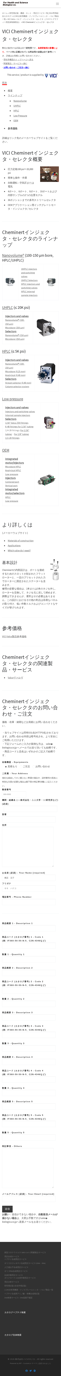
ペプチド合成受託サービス (15, 1259)
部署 (4, 814)
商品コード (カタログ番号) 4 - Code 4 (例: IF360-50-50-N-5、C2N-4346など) (24, 1072)
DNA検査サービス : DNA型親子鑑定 (18, 1298)
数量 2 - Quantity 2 (13, 999)
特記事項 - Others (12, 1146)
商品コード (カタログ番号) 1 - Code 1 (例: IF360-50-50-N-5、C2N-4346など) (24, 939)
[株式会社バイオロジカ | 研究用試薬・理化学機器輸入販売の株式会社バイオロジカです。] (15, 3)
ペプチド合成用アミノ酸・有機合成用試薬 (21, 1294)
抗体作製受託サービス (13, 1275)
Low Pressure (20, 115)
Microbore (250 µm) (14, 327)
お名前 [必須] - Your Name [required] (23, 873)
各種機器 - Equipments (15, 762)
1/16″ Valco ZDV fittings (16, 422)
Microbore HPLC (13, 466)
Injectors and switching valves (20, 411)
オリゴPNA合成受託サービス (16, 1271)
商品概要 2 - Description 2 (17, 968)
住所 (4, 825)
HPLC (16, 110)
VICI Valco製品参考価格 (14, 636)
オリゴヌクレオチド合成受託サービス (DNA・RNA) (25, 1263)
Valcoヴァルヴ (15, 677)
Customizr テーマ (30, 1363)
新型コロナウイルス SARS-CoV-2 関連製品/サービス (25, 1252)
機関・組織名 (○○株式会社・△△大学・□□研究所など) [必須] (30, 802)
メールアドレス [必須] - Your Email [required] (28, 1194)
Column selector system (17, 386)
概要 (10, 90)
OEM (15, 120)
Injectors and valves (17, 316)
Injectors (10, 478)
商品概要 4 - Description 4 (17, 1057)
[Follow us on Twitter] (31, 1371)
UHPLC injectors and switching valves (29, 272)
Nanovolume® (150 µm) (16, 335)
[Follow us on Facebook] (27, 1371)
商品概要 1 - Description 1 (17, 923)
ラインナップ (15, 95)
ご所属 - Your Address (15, 773)
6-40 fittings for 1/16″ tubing (19, 426)
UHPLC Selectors (29, 280)
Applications (14, 545)
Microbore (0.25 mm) (15, 371)
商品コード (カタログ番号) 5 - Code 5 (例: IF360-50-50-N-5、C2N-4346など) (24, 1117)
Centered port (12, 481)
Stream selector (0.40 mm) (18, 382)
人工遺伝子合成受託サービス (16, 1267)
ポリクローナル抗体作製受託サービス (20, 1278)
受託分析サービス (11, 1282)
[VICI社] (51, 74)
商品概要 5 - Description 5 (17, 1101)
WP (20, 1363)
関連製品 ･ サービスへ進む (15, 63)
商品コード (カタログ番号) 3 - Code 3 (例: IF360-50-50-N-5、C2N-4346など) (24, 1028)
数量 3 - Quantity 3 (13, 1043)
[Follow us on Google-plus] (34, 1371)
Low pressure (12, 398)
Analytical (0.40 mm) (15, 375)
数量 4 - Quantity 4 (13, 1088)
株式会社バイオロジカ (25, 1359)
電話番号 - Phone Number (17, 897)
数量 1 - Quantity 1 (13, 954)
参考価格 (12, 128)
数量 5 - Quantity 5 (13, 1132)
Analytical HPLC (13, 470)
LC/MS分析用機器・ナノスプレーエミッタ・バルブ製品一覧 (28, 1290)
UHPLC (17, 105)
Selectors (10, 331)
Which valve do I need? (19, 550)
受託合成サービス (11, 1256)
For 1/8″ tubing (21, 434)
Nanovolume (20, 101)
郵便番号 (6, 789)
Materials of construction (20, 540)
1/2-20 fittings (12, 437)
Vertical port (11, 485)
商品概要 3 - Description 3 (17, 1012)
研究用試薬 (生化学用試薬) (15, 1286)
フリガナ (6, 883)
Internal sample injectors (17, 415)
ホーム (5, 13)
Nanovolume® (13, 255)
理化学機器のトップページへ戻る (18, 59)
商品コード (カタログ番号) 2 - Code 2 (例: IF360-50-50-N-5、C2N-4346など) (24, 983)
